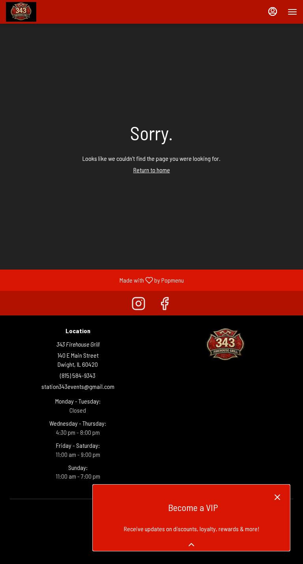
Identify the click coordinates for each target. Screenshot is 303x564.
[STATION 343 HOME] (41, 12)
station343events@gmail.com (77, 386)
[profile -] (272, 11)
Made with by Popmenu (95, 280)
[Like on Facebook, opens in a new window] (164, 305)
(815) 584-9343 (77, 375)
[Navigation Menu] (292, 12)
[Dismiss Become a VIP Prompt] (277, 497)
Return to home (151, 170)
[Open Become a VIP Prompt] (191, 544)
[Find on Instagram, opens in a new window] (138, 305)
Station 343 (225, 345)
